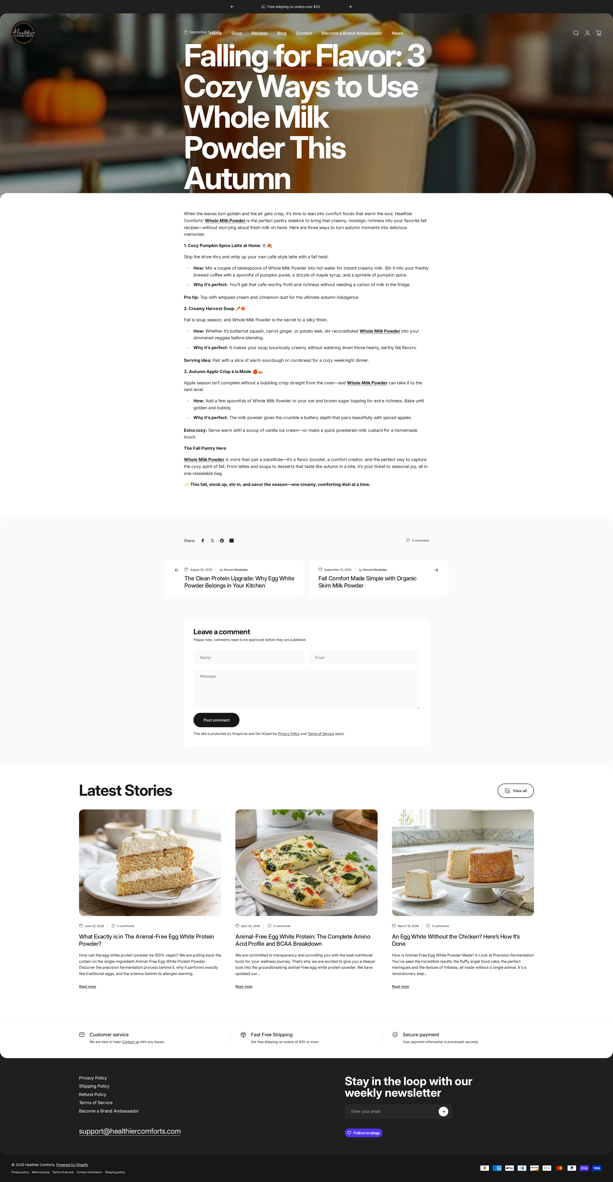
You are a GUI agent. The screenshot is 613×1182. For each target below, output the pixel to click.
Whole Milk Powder (380, 331)
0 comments (420, 540)
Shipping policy (115, 1172)
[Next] (350, 6)
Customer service (109, 1035)
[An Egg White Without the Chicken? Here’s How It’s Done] (463, 862)
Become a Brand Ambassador (109, 1110)
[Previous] (232, 6)
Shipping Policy (94, 1086)
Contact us (130, 1042)
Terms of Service (321, 734)
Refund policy (41, 1172)
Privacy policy (20, 1172)
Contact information (89, 1172)
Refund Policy (92, 1094)
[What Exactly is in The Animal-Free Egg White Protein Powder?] (150, 862)
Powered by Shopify (72, 1165)
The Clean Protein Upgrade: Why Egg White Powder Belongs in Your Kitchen (239, 582)
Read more (87, 986)
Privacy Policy (289, 734)
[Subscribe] (443, 1111)
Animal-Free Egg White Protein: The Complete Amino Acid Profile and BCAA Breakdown (302, 940)
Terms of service (63, 1172)
